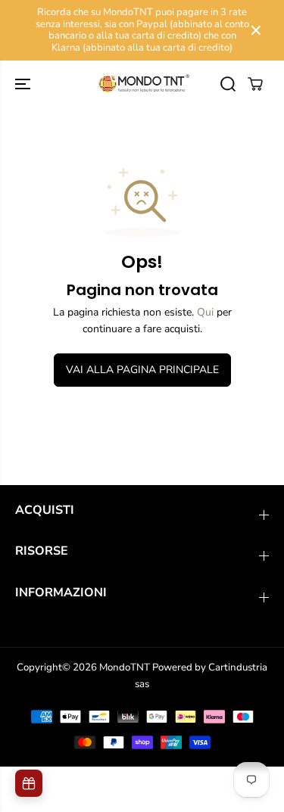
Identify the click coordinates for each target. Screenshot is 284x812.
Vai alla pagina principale (142, 369)
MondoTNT (124, 667)
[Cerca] (228, 84)
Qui (205, 312)
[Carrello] (255, 84)
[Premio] (28, 783)
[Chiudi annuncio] (256, 30)
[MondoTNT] (142, 84)
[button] (24, 84)
